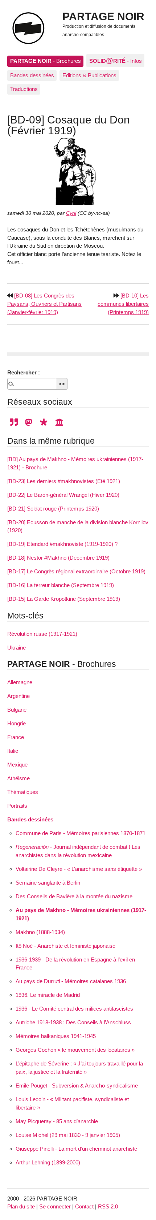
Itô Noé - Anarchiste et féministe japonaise (65, 946)
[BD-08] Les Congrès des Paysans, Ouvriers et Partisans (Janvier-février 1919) (44, 303)
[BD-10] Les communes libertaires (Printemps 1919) (123, 303)
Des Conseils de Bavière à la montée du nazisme (74, 896)
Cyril (71, 213)
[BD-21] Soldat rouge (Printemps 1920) (53, 508)
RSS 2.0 (108, 1206)
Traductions (24, 89)
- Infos (115, 60)
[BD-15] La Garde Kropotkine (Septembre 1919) (63, 599)
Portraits (17, 806)
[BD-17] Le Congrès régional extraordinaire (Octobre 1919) (76, 571)
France (15, 737)
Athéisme (18, 778)
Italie (12, 751)
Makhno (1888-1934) (40, 932)
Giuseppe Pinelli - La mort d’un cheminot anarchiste (76, 1149)
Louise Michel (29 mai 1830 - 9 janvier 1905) (68, 1135)
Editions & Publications (89, 75)
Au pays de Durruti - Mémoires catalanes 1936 (71, 981)
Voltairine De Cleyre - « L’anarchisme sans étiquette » (79, 869)
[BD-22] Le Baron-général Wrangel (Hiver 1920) (63, 495)
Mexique (17, 764)
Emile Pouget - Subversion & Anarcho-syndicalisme (77, 1085)
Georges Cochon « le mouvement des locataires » (75, 1050)
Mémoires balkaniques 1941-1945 (56, 1036)
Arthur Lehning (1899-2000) (48, 1162)
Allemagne (19, 682)
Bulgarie (16, 710)
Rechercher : (23, 372)
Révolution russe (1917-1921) (42, 634)
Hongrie (16, 723)
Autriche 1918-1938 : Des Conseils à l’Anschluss (73, 1022)
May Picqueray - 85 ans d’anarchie (57, 1121)
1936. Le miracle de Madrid (48, 995)
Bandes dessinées (32, 75)
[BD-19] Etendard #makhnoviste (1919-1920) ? (62, 544)
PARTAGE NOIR (103, 16)
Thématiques (22, 792)
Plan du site (21, 1206)
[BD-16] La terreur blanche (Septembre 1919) (60, 585)
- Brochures (45, 61)
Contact (84, 1206)
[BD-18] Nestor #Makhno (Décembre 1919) (58, 558)
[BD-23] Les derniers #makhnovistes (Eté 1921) (63, 481)
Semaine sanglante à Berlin (48, 883)
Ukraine (16, 647)
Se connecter (55, 1206)
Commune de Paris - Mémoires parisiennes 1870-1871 (80, 833)
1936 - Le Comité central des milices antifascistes (74, 1009)
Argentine (18, 696)
